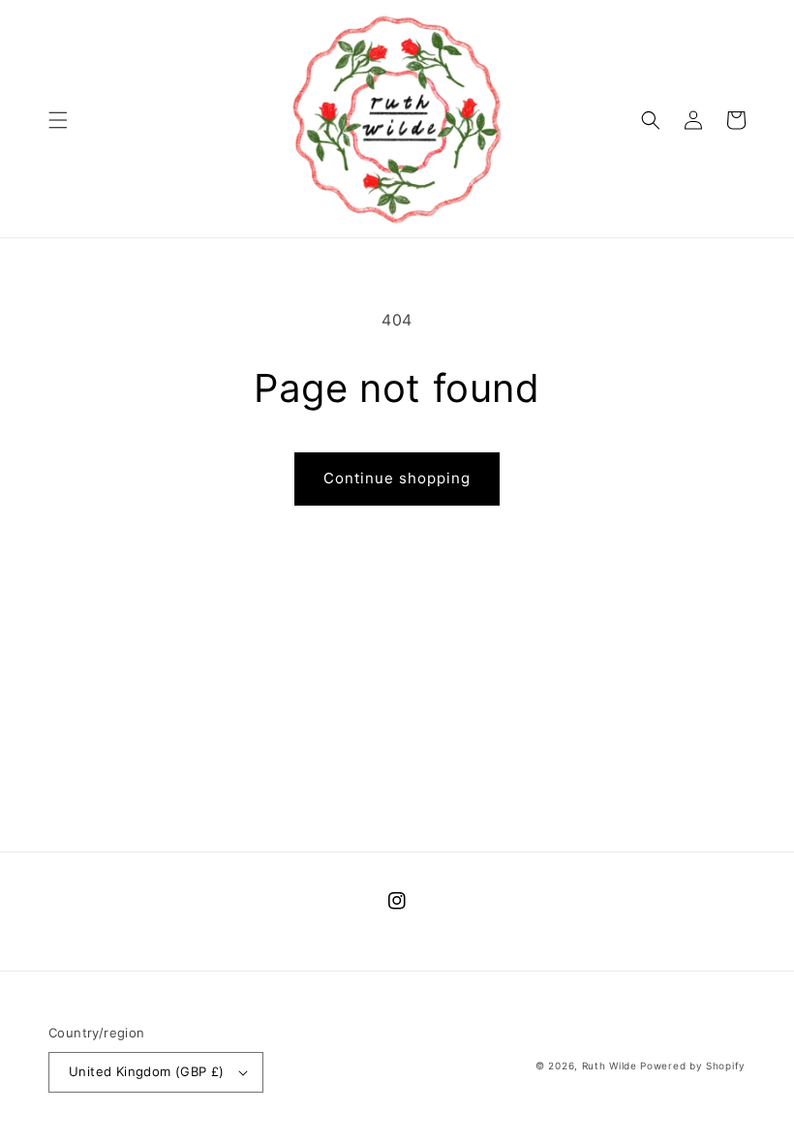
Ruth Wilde (609, 1065)
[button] (58, 120)
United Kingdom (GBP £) (147, 1071)
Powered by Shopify (693, 1065)
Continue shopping (397, 478)
